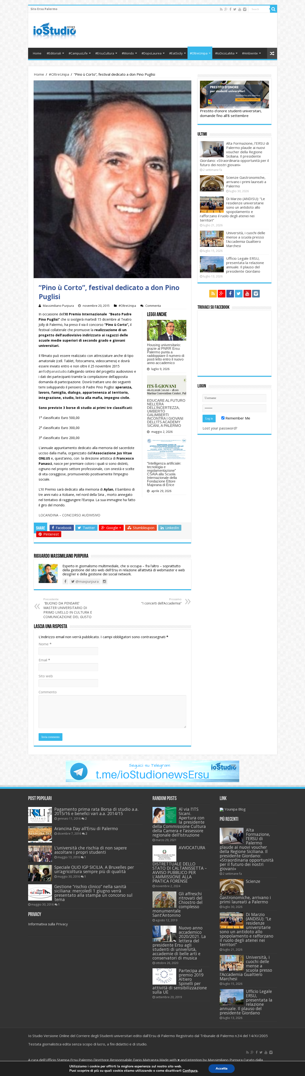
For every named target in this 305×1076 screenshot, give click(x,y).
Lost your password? (220, 428)
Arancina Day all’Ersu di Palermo (86, 828)
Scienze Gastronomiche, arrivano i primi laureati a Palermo (246, 181)
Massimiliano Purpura (58, 305)
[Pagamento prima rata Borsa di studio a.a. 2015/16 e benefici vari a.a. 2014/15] (40, 815)
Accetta (222, 1068)
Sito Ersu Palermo (43, 9)
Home (37, 53)
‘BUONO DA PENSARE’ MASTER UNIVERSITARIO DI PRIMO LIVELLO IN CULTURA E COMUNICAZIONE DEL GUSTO (67, 608)
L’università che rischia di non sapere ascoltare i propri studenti (90, 850)
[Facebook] (230, 9)
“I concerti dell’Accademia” (161, 601)
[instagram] (245, 9)
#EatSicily (176, 53)
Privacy (62, 924)
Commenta (153, 305)
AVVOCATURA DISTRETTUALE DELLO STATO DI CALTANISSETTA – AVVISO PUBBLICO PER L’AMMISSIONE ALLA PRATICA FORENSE (179, 864)
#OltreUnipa (199, 53)
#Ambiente (250, 53)
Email (44, 659)
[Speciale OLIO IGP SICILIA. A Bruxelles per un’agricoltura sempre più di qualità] (40, 873)
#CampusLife (78, 53)
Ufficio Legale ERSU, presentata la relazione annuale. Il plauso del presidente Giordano (245, 265)
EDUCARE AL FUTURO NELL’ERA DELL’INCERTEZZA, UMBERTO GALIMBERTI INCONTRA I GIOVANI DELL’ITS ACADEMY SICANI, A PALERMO (166, 413)
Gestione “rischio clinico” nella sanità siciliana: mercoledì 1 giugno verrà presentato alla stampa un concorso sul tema (93, 893)
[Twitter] (235, 9)
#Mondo (128, 53)
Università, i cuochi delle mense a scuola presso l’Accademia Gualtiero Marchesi (245, 239)
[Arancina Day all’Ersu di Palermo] (40, 834)
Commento (48, 691)
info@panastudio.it (55, 371)
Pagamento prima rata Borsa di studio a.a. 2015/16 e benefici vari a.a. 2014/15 (96, 811)
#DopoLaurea (152, 53)
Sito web (46, 675)
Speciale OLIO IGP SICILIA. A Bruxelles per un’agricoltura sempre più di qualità (94, 869)
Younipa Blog (235, 809)
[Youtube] (240, 9)
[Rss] (221, 9)
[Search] (273, 9)
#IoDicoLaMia (224, 53)
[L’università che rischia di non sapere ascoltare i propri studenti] (40, 854)
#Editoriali (54, 53)
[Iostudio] (54, 29)
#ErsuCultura (104, 53)
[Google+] (226, 9)
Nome (45, 643)
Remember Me (237, 418)
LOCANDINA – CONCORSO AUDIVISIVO (69, 515)
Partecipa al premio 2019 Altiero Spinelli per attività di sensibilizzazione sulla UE (179, 981)
